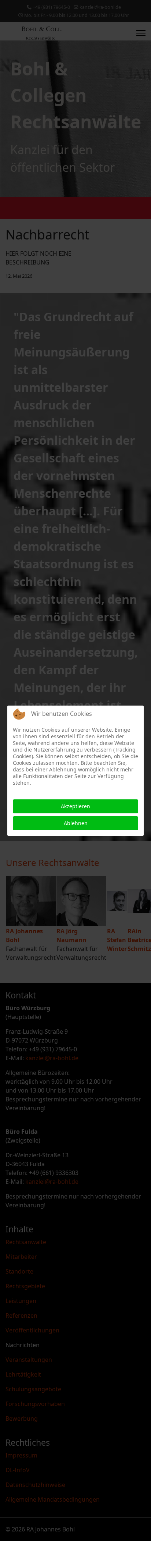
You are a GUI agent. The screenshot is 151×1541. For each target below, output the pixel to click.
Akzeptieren (75, 806)
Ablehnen (76, 823)
